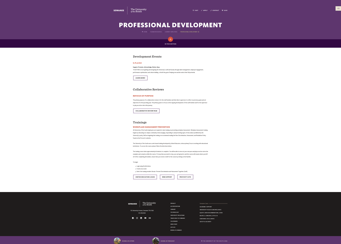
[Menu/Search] (338, 8)
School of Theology (168, 241)
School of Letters (128, 241)
